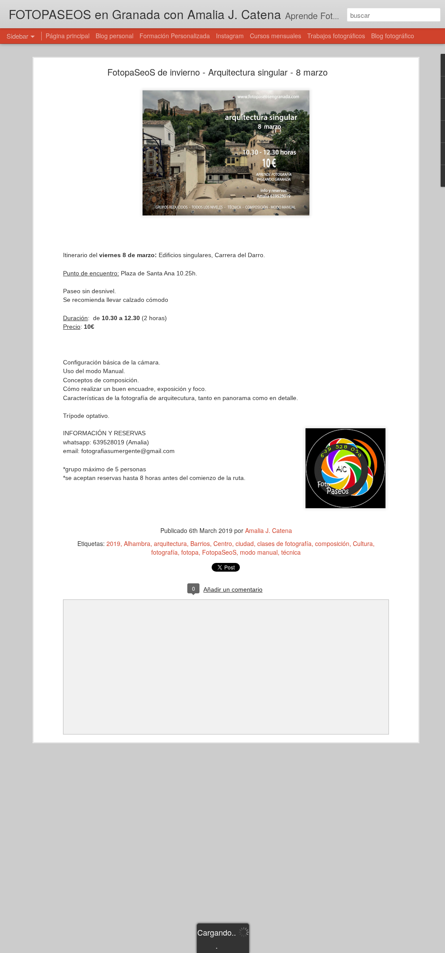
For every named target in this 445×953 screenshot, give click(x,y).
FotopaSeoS (219, 552)
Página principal (68, 35)
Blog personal (114, 35)
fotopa (190, 552)
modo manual (259, 552)
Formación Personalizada (174, 35)
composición (332, 543)
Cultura (363, 543)
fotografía (164, 552)
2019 (113, 543)
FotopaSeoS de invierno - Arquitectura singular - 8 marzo (217, 72)
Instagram (230, 35)
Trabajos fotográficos (336, 35)
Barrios (200, 543)
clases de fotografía (284, 543)
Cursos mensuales (275, 35)
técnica (291, 552)
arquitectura (170, 543)
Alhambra (137, 543)
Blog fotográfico (392, 35)
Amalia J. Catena (268, 530)
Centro (222, 543)
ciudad (245, 543)
